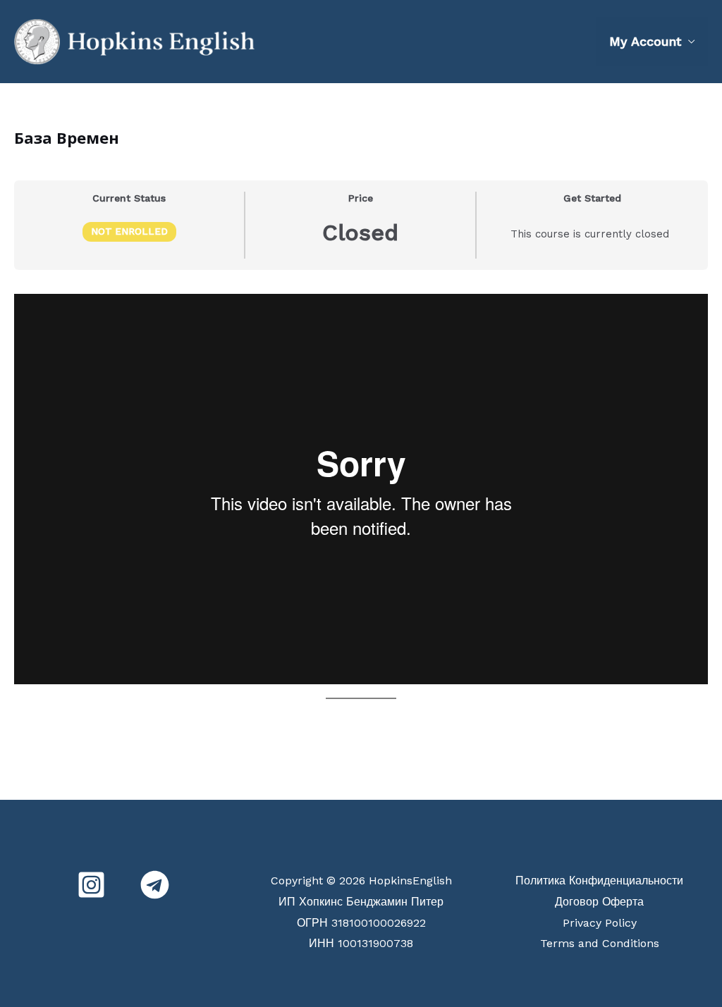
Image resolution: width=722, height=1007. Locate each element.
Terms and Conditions (599, 943)
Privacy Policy (600, 922)
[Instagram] (91, 884)
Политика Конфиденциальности (599, 880)
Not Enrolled (129, 231)
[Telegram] (154, 884)
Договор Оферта (599, 901)
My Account (645, 41)
